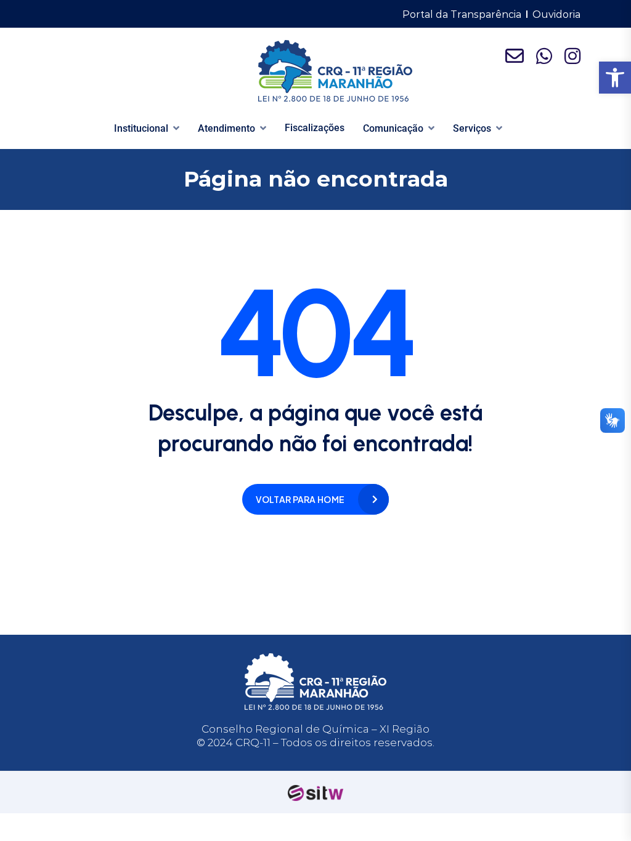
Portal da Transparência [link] (461, 14)
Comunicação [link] (393, 128)
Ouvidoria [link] (556, 14)
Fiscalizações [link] (314, 128)
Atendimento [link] (226, 128)
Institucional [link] (141, 128)
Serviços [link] (472, 128)
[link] (615, 78)
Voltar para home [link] (300, 499)
